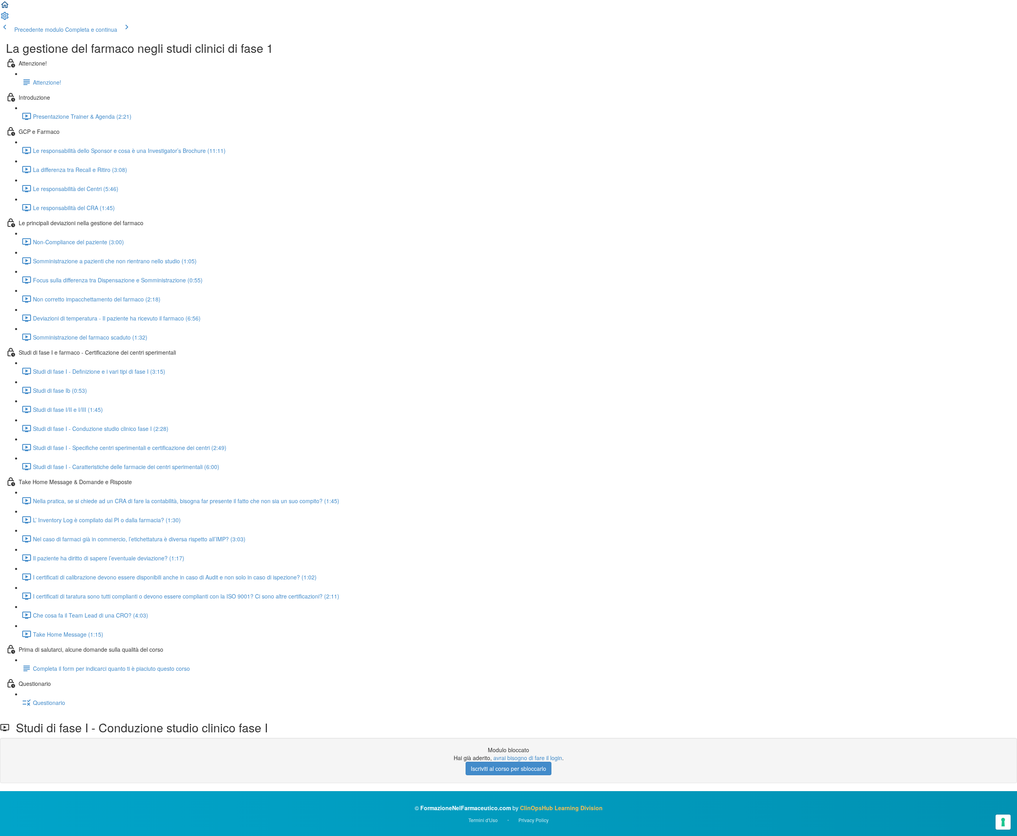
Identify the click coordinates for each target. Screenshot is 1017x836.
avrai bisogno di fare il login (527, 758)
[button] (5, 7)
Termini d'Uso (483, 820)
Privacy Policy (533, 820)
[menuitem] (5, 18)
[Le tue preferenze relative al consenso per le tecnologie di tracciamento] (1003, 822)
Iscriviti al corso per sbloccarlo (508, 768)
